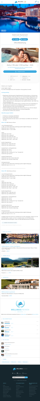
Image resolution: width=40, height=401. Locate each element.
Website (24, 39)
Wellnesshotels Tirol (32, 390)
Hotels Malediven (31, 394)
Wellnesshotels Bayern (32, 387)
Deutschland (25, 36)
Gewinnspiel (5, 393)
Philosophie (18, 395)
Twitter (14, 373)
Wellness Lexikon (5, 392)
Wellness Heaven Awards (20, 392)
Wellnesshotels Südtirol (32, 393)
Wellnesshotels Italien (32, 391)
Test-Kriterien (18, 385)
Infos (4, 30)
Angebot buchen (21, 71)
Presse (4, 385)
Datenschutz (9, 396)
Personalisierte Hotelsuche (7, 389)
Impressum (4, 396)
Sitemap (30, 396)
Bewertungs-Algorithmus (20, 386)
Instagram (25, 373)
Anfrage (16, 39)
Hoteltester (17, 388)
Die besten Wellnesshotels (7, 388)
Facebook (19, 373)
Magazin (17, 389)
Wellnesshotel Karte (6, 386)
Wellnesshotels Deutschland (33, 386)
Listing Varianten (18, 396)
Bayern (20, 36)
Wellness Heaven (18, 393)
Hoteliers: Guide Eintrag (6, 395)
